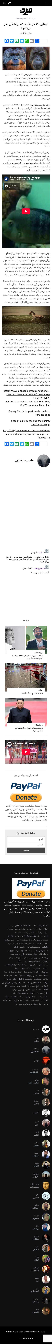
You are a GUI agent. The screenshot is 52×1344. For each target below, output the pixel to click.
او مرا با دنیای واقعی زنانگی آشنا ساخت (31, 936)
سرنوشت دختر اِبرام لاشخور (16, 965)
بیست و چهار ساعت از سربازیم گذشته (32, 940)
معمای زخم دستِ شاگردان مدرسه (34, 997)
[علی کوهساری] (44, 1290)
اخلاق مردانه (20, 929)
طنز (5, 972)
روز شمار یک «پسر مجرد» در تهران (23, 957)
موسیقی (44, 1000)
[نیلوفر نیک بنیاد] (44, 1269)
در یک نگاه (39, 652)
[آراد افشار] (44, 1133)
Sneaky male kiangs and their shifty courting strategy (30, 423)
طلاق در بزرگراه (15, 972)
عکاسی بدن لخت (41, 979)
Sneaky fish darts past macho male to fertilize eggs (29, 413)
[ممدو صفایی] (44, 1238)
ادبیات (10, 929)
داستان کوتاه (19, 947)
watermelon (26, 925)
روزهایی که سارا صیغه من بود (36, 961)
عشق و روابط (32, 975)
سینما (17, 968)
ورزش (45, 1004)
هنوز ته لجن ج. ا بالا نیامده (32, 693)
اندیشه (18, 933)
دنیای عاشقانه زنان (29, 954)
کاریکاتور (44, 986)
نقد (10, 1000)
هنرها (5, 1000)
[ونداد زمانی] (44, 1040)
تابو (46, 943)
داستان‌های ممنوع (41, 950)
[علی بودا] (44, 1279)
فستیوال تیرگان (18, 982)
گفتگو (45, 990)
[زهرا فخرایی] (44, 1196)
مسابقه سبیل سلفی (20, 993)
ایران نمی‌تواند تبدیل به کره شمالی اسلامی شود (29, 729)
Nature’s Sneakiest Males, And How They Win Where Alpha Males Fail (28, 403)
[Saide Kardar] (44, 1071)
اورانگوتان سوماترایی (41, 104)
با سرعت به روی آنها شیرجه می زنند (20, 163)
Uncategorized (41, 925)
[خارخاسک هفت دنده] (44, 1186)
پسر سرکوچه (9, 940)
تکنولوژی (39, 943)
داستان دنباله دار (33, 947)
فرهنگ (45, 982)
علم (35, 19)
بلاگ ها (10, 936)
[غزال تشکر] (44, 1144)
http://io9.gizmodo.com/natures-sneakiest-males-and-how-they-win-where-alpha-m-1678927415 (26, 434)
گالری (5, 986)
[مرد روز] (44, 1029)
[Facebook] (6, 41)
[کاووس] (44, 1113)
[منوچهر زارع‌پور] (44, 1175)
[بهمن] (44, 1061)
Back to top (28, 1338)
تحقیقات (21, 284)
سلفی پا (36, 968)
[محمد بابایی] (44, 1102)
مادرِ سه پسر (42, 993)
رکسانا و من (15, 954)
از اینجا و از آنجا (42, 933)
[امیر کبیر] (44, 1123)
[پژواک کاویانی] (44, 1165)
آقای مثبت (14, 925)
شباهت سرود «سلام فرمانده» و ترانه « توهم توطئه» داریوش (27, 657)
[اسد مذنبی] (44, 1092)
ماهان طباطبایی (26, 33)
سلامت (45, 968)
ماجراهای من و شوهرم (21, 990)
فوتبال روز (6, 982)
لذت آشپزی (36, 990)
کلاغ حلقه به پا (33, 986)
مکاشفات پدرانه (11, 997)
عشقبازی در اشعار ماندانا (14, 975)
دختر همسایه (26, 950)
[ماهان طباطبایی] (44, 1050)
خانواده (45, 947)
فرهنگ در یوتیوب (34, 982)
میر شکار (35, 1000)
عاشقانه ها (43, 975)
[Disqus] (26, 510)
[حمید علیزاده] (44, 1154)
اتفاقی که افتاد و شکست (37, 929)
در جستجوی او (13, 950)
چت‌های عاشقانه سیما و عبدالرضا (20, 943)
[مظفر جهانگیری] (44, 1206)
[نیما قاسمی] (44, 1311)
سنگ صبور (26, 968)
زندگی (40, 690)
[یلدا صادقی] (44, 1248)
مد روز (32, 993)
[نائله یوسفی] (44, 1227)
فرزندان (8, 979)
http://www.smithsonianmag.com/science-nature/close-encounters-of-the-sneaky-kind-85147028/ (26, 394)
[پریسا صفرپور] (44, 1217)
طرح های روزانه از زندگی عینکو (35, 972)
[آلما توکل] (44, 1259)
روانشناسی (43, 957)
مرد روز (35, 1029)
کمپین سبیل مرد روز (17, 986)
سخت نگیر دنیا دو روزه (38, 965)
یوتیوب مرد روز (22, 1004)
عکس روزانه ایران (25, 979)
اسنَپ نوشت (28, 933)
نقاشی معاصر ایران (22, 1000)
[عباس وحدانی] (44, 1300)
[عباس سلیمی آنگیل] (44, 1081)
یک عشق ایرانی (34, 1004)
